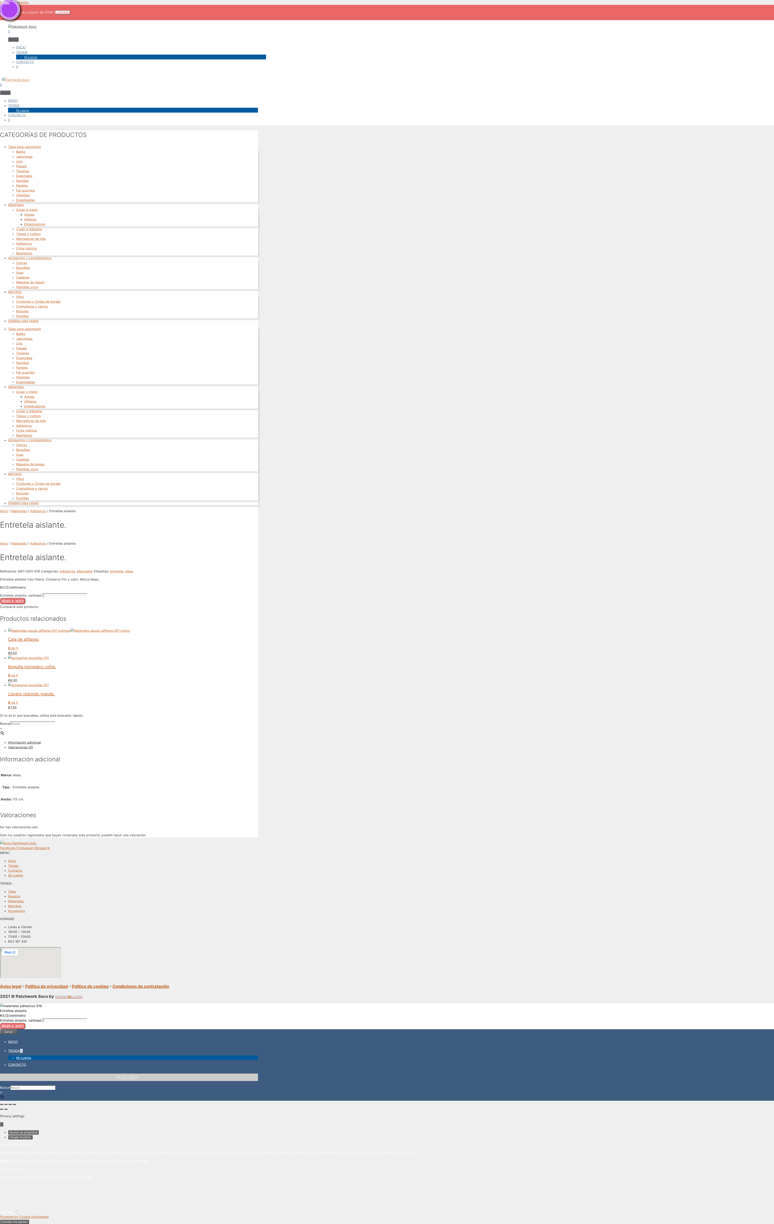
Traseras (22, 171)
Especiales (24, 176)
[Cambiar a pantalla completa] (5, 1104)
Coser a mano (26, 210)
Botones (22, 311)
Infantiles (23, 195)
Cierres (21, 263)
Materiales (16, 205)
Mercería (14, 292)
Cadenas (22, 277)
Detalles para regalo (23, 321)
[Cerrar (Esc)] (14, 1104)
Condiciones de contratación (140, 986)
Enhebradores (34, 224)
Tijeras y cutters (28, 234)
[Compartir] (10, 1104)
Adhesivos (24, 243)
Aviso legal (10, 986)
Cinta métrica (26, 248)
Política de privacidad (46, 986)
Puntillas (22, 316)
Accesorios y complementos (29, 258)
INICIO (21, 47)
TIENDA (22, 52)
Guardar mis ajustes (14, 1221)
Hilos (20, 297)
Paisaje (21, 166)
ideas (129, 571)
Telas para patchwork (24, 147)
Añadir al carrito (13, 601)
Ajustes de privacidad (23, 1132)
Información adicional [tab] (24, 742)
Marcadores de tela (31, 239)
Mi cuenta (30, 57)
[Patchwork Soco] (15, 80)
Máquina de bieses (30, 282)
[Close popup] (1, 1124)
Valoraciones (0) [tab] (20, 747)
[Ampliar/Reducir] (1, 1104)
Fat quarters (25, 190)
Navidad (22, 181)
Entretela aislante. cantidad (21, 595)
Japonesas (24, 156)
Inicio (4, 511)
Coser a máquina (29, 229)
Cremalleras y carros (32, 306)
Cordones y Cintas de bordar (38, 302)
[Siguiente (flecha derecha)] (5, 1109)
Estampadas (25, 200)
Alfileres (30, 219)
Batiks (20, 152)
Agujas (29, 214)
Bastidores (24, 253)
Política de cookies (90, 986)
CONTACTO (25, 62)
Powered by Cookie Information (24, 1217)
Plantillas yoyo (27, 287)
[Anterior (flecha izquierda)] (1, 1109)
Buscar (5, 723)
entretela (116, 571)
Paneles (22, 185)
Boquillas (23, 268)
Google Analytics (20, 1137)
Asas (19, 273)
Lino (19, 161)
